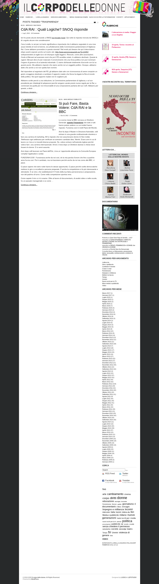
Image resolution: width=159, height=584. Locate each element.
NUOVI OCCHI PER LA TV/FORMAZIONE (102, 17)
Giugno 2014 (106, 325)
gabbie (119, 504)
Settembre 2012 (107, 369)
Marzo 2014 (106, 331)
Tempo (104, 277)
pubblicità (115, 524)
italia (113, 512)
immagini (125, 507)
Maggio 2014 (106, 327)
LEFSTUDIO (132, 577)
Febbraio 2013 (107, 358)
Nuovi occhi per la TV (109, 281)
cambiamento (115, 494)
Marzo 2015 (106, 306)
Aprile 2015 (106, 304)
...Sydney (110, 196)
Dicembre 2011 (107, 388)
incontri (129, 509)
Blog (23, 25)
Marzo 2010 (106, 432)
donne (122, 498)
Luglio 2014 (106, 323)
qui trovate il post (58, 38)
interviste (106, 512)
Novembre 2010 (107, 415)
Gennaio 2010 (107, 436)
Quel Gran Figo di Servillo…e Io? (121, 238)
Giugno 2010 (106, 426)
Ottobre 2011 (106, 392)
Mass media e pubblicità (72, 99)
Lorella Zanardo (42, 17)
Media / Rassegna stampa (79, 17)
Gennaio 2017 (107, 295)
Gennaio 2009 (107, 462)
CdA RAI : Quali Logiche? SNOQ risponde (54, 29)
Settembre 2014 (107, 318)
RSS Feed (110, 473)
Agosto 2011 (106, 396)
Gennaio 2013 (107, 361)
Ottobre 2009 (106, 443)
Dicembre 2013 (107, 337)
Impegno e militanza (33, 25)
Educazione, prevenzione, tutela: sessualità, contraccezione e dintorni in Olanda (117, 253)
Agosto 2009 (106, 447)
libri (132, 512)
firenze (114, 504)
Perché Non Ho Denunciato (119, 249)
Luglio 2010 (106, 424)
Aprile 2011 (106, 405)
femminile (124, 501)
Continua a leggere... (29, 92)
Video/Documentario (58, 17)
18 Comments (35, 33)
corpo (105, 498)
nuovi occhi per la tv (109, 521)
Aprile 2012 (106, 380)
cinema (127, 494)
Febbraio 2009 (107, 460)
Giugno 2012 (106, 375)
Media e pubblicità (110, 515)
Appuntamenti (129, 17)
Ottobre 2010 (106, 417)
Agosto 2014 (106, 320)
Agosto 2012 (106, 371)
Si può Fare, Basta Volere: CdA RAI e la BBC (75, 107)
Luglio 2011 (106, 399)
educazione (108, 501)
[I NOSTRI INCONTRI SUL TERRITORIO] (119, 146)
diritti (113, 498)
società (114, 529)
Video (104, 285)
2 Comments (73, 115)
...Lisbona (110, 182)
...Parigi (127, 182)
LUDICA (123, 577)
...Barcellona (110, 169)
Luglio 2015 (106, 297)
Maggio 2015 (106, 301)
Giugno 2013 (106, 350)
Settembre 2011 (107, 394)
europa (117, 501)
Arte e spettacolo (108, 264)
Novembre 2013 (107, 339)
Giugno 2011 (106, 401)
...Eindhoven (126, 196)
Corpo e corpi (106, 269)
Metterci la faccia (108, 275)
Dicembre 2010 (107, 413)
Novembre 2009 (107, 441)
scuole (131, 524)
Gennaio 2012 (107, 386)
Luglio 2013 (106, 348)
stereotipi (122, 529)
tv (109, 532)
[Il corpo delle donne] (120, 230)
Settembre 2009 (107, 445)
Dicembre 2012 (107, 363)
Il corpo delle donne (38, 577)
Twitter (125, 473)
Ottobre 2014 (106, 316)
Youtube (126, 480)
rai (122, 524)
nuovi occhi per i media (126, 518)
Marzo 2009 (106, 458)
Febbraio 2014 (107, 333)
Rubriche (29, 17)
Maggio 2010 (106, 428)
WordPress (35, 579)
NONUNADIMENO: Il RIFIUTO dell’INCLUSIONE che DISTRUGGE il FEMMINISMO (116, 241)
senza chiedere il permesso (116, 526)
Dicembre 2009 (107, 439)
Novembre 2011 (107, 390)
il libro (119, 507)
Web (111, 535)
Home (22, 17)
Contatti (119, 17)
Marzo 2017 (106, 293)
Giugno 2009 (106, 451)
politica (127, 521)
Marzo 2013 (106, 356)
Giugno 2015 (106, 299)
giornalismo (128, 504)
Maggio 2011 (106, 403)
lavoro (118, 512)
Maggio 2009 (106, 453)
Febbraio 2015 (107, 308)
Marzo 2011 (106, 407)
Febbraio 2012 (107, 384)
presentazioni (106, 524)
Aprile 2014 (106, 329)
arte (104, 494)
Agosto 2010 (106, 422)
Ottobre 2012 (106, 367)
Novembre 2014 (107, 314)
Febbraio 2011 (107, 409)
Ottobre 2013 (106, 342)
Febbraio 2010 (107, 434)
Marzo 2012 (106, 382)
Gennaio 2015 (107, 310)
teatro (129, 529)
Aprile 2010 (106, 430)
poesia (119, 521)
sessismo (106, 529)
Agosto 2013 (106, 346)
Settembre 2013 (107, 344)
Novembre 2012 (107, 365)
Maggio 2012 (106, 377)
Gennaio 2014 (107, 335)
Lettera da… (106, 262)
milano (123, 515)
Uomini (104, 279)
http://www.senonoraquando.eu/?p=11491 (71, 52)
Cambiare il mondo (108, 266)
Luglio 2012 (106, 373)
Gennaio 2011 (107, 411)
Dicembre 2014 (107, 312)
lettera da (126, 512)
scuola (126, 524)
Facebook (109, 480)
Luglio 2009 (106, 449)
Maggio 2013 (106, 352)
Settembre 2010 (107, 420)
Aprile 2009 (106, 455)
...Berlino (126, 169)
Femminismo (106, 271)
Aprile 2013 (106, 354)
